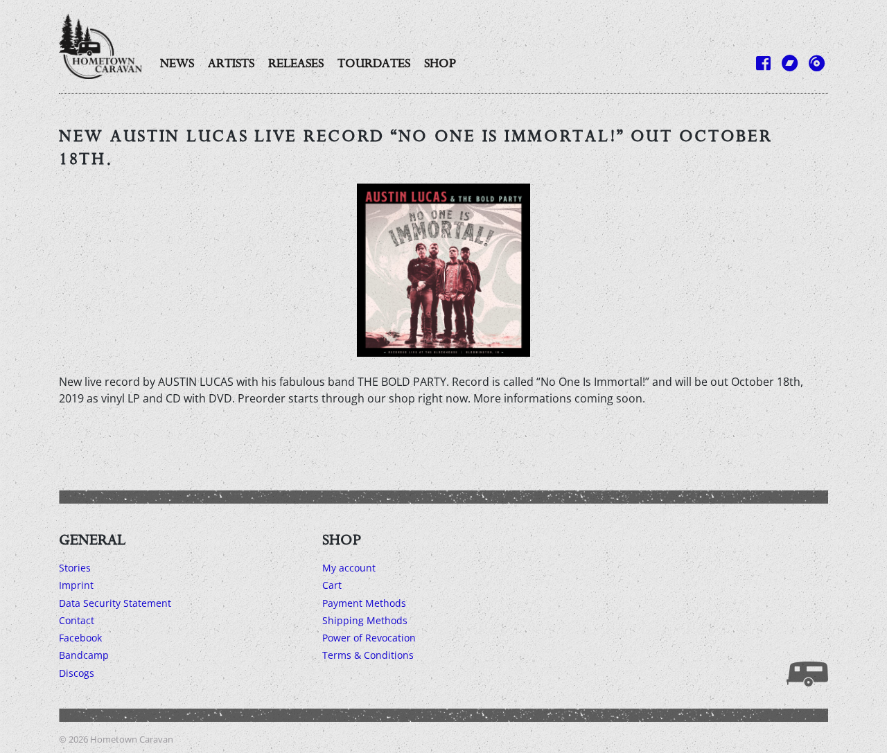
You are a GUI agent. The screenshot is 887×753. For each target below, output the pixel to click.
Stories (75, 567)
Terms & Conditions (368, 655)
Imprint (76, 585)
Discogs (76, 673)
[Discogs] (816, 63)
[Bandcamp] (789, 63)
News (177, 63)
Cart (332, 585)
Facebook (80, 637)
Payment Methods (364, 603)
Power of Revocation (369, 637)
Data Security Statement (115, 603)
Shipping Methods (364, 620)
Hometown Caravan (131, 739)
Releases (296, 63)
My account (349, 567)
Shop (440, 63)
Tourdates (373, 63)
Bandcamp (84, 655)
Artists (231, 63)
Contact (76, 620)
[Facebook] (763, 63)
